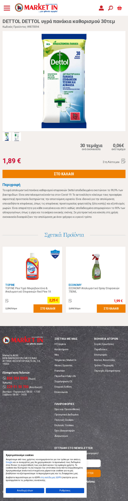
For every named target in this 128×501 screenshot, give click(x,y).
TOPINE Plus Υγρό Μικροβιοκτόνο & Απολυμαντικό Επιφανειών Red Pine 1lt (28, 290)
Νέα (56, 354)
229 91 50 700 (16, 387)
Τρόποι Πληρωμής (104, 365)
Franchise (59, 370)
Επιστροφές (100, 354)
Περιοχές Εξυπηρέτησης (107, 370)
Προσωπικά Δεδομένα (66, 414)
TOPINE (10, 285)
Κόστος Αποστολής (104, 360)
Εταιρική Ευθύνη (63, 386)
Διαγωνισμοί (61, 435)
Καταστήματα (61, 349)
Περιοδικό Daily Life (65, 376)
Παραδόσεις (101, 349)
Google (9, 462)
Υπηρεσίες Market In (65, 360)
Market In (36, 8)
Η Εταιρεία (60, 344)
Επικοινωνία (61, 392)
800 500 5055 (15, 378)
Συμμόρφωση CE (63, 381)
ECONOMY (75, 285)
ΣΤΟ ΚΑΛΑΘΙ (64, 174)
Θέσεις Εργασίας (63, 365)
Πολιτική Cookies (64, 419)
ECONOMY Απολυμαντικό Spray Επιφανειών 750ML (94, 290)
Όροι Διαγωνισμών (64, 430)
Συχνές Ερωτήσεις (104, 344)
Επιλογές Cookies (64, 425)
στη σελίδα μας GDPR (50, 477)
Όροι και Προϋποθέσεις (67, 409)
